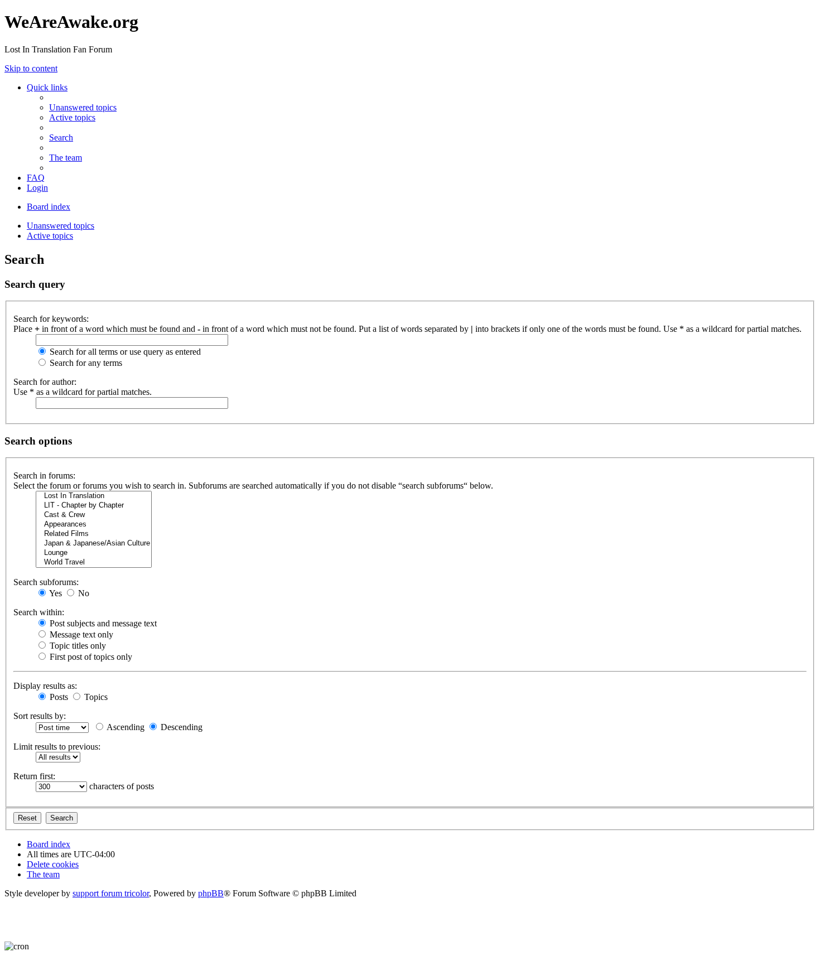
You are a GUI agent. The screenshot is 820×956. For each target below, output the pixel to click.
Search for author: (44, 382)
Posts (57, 697)
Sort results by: (39, 716)
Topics (95, 697)
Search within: (38, 612)
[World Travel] (93, 562)
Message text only (80, 634)
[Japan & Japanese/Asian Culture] (93, 543)
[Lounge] (93, 553)
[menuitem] (83, 107)
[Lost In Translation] (93, 496)
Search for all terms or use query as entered (124, 351)
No (82, 593)
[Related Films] (93, 534)
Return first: (34, 776)
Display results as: (45, 686)
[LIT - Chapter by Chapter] (93, 505)
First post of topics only (89, 657)
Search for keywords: (51, 319)
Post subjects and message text (102, 623)
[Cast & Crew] (93, 515)
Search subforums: (46, 582)
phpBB (211, 893)
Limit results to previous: (56, 746)
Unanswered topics (60, 225)
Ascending (124, 727)
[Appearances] (93, 524)
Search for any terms (84, 363)
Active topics (50, 235)
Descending (180, 727)
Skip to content (30, 68)
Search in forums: (44, 475)
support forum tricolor (111, 893)
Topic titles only (76, 645)
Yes (54, 593)
